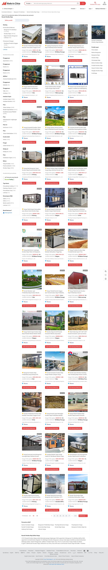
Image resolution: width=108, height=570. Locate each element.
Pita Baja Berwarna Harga (62, 525)
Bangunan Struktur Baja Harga (79, 527)
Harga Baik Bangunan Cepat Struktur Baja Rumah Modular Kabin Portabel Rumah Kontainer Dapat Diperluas (31, 169)
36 (33, 515)
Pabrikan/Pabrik (9, 188)
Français (33, 552)
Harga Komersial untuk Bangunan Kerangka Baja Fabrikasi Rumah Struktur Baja (32, 455)
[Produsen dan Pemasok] (11, 3)
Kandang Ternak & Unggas (11, 44)
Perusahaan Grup (9, 190)
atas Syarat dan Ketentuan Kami (56, 564)
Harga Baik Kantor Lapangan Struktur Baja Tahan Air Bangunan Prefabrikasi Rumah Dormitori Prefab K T (31, 251)
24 (30, 516)
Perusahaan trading (10, 186)
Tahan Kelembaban (10, 133)
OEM (6, 201)
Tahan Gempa (8, 107)
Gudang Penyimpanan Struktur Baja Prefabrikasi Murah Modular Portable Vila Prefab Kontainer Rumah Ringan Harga (54, 46)
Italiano (56, 552)
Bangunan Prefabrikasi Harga (46, 525)
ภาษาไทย (90, 552)
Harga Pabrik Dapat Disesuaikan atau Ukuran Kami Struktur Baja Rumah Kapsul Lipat (31, 210)
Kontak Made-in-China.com (62, 550)
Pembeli (73, 8)
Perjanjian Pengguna (40, 550)
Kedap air (7, 151)
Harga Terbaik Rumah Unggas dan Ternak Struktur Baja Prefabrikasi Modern (55, 292)
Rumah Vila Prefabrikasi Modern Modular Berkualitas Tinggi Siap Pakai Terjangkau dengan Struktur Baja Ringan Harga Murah (54, 251)
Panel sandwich (9, 166)
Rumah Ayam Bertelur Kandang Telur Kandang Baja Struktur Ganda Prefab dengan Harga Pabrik (77, 373)
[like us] (84, 550)
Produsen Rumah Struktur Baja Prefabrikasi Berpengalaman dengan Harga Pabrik (77, 128)
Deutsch (44, 552)
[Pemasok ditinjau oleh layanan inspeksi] (10, 177)
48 (37, 516)
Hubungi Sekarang (30, 60)
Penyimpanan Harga (77, 525)
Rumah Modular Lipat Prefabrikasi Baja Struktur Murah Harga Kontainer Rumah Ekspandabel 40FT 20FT (30, 292)
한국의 (69, 552)
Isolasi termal (8, 145)
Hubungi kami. (8, 212)
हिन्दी (85, 552)
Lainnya (5, 49)
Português (50, 552)
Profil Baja (94, 73)
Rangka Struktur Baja (97, 70)
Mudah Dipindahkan (10, 109)
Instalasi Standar (9, 101)
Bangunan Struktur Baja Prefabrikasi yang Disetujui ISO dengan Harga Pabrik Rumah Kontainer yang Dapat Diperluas (30, 373)
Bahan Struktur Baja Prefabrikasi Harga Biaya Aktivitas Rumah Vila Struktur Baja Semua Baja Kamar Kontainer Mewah (54, 169)
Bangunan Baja (96, 55)
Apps (90, 8)
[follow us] (87, 550)
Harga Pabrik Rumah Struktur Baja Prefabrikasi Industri (76, 292)
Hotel (6, 67)
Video (40, 25)
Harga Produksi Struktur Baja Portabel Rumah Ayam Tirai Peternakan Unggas (76, 251)
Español (39, 552)
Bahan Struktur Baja (97, 63)
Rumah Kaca (9, 47)
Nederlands (80, 552)
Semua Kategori (8, 8)
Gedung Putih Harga (27, 529)
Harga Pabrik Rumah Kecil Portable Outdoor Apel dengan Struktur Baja (30, 87)
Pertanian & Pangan (8, 41)
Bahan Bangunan (96, 52)
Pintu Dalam (95, 50)
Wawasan (79, 550)
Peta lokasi (73, 550)
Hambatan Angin (9, 157)
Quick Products (39, 556)
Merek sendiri (8, 203)
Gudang (6, 93)
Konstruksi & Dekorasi (9, 27)
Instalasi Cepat (9, 99)
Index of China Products (64, 556)
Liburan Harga (42, 529)
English (11, 552)
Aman (6, 139)
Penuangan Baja (96, 60)
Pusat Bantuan (23, 550)
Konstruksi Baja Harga (44, 527)
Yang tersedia (8, 163)
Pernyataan (30, 550)
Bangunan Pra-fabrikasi (10, 30)
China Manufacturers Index (50, 556)
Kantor (6, 73)
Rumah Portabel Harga (28, 527)
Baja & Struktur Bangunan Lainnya (11, 36)
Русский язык (63, 552)
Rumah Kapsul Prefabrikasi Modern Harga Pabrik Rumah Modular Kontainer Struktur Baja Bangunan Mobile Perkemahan (53, 210)
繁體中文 (23, 552)
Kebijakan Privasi (51, 550)
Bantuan (82, 8)
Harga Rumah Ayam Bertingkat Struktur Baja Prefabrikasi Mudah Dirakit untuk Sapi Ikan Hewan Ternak (55, 414)
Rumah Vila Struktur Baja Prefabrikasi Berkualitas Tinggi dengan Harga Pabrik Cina (76, 496)
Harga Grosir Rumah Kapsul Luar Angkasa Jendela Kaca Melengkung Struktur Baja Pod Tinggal (77, 87)
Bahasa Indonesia (54, 554)
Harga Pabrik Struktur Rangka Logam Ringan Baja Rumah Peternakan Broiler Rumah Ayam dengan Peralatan (53, 87)
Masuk (104, 4)
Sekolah (6, 85)
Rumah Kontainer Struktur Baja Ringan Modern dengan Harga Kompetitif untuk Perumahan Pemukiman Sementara (54, 373)
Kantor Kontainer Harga (28, 525)
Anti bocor (7, 127)
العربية (74, 552)
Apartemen (8, 61)
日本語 (28, 552)
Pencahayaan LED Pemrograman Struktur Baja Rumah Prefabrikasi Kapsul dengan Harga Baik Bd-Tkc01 (77, 455)
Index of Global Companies (77, 556)
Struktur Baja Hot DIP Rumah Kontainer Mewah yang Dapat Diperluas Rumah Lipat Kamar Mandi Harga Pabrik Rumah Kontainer (54, 332)
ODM (6, 198)
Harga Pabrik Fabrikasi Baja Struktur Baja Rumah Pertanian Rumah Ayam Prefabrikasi (76, 414)
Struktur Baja (95, 57)
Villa (5, 91)
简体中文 (17, 552)
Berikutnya (82, 516)
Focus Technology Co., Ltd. (49, 559)
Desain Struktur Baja (97, 68)
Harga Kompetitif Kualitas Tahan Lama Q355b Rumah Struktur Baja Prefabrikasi (31, 128)
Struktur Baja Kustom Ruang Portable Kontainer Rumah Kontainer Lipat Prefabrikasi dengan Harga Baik (32, 496)
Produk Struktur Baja (97, 65)
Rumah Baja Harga (60, 527)
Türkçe (95, 552)
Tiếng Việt (101, 552)
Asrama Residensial (9, 79)
